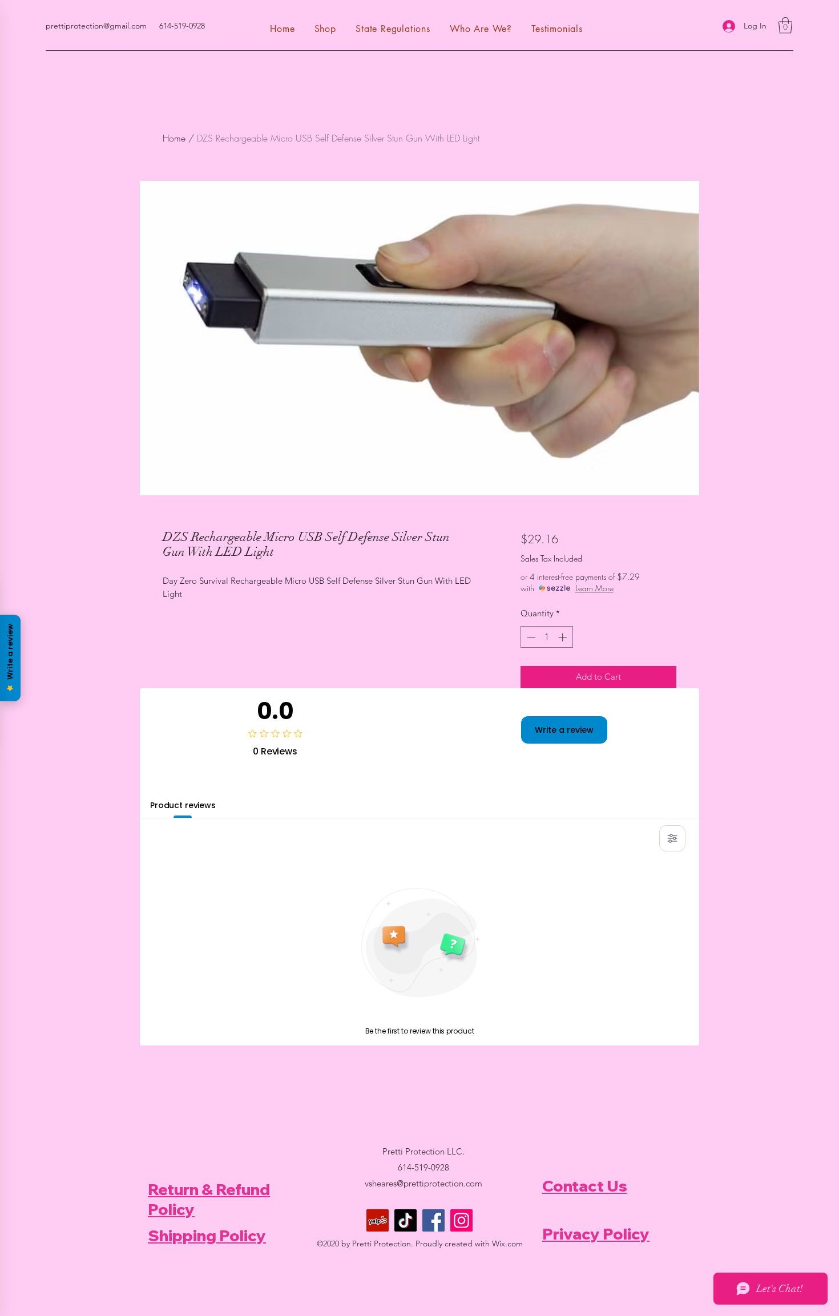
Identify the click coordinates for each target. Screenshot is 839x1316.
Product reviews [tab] (183, 805)
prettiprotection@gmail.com (96, 26)
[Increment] (563, 637)
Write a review (564, 730)
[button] (785, 25)
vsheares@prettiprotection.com (423, 1183)
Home (174, 138)
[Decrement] (530, 637)
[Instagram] (461, 1220)
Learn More (594, 588)
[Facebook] (433, 1220)
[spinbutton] (546, 637)
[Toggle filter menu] (672, 838)
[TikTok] (405, 1220)
